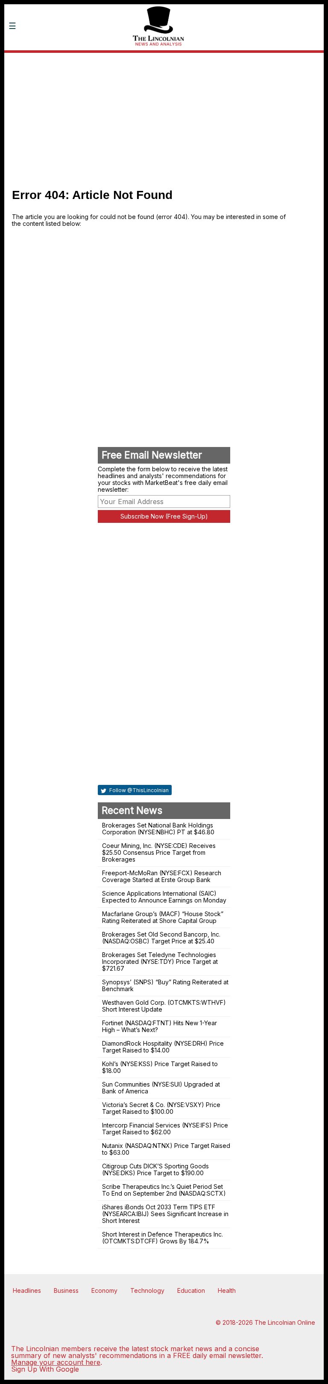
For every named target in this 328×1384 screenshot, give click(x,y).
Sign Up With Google (45, 1369)
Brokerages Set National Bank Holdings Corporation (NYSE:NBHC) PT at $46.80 (158, 829)
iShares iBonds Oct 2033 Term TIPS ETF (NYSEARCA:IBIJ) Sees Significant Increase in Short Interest (165, 1213)
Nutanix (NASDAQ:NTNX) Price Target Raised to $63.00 (166, 1149)
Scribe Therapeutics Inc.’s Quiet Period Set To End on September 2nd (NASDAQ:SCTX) (164, 1190)
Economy (104, 1290)
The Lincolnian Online (285, 1322)
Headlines (27, 1290)
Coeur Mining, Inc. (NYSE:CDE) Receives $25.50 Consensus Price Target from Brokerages (159, 852)
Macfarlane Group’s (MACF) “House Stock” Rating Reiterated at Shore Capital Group (162, 917)
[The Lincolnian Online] (66, 58)
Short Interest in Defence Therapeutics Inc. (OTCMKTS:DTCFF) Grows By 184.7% (162, 1238)
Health (227, 1290)
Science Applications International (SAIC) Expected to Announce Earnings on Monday (164, 897)
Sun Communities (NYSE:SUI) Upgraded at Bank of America (161, 1088)
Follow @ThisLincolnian (138, 790)
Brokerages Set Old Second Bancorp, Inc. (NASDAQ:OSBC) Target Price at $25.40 (161, 938)
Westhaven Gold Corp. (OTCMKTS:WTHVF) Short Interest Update (164, 1006)
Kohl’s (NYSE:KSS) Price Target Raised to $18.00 (160, 1067)
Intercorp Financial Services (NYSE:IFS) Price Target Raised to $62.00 (165, 1129)
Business (66, 1290)
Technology (147, 1290)
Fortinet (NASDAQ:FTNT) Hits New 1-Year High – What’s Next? (159, 1026)
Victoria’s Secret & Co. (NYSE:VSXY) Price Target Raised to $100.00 (161, 1108)
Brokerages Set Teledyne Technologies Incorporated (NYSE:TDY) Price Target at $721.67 (160, 961)
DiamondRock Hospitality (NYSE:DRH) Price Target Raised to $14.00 (163, 1047)
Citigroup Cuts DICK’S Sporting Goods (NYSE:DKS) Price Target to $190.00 (155, 1169)
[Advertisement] (164, 117)
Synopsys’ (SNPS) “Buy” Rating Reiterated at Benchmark (165, 985)
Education (191, 1290)
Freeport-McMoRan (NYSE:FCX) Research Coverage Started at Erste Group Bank (161, 876)
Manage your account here (55, 1362)
